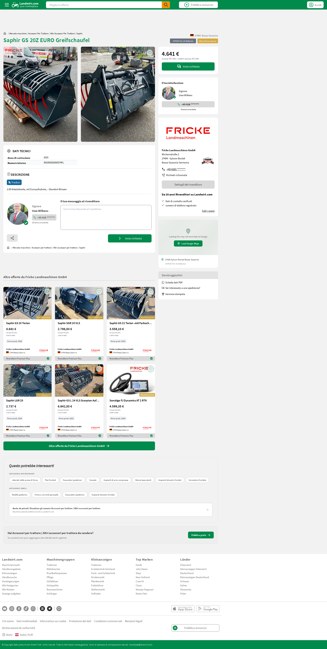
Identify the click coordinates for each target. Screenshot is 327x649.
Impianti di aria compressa (116, 480)
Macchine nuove (207, 41)
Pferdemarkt (97, 581)
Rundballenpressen (57, 573)
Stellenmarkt (98, 589)
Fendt (139, 565)
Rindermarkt (97, 577)
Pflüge (50, 577)
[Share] (12, 238)
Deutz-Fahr (141, 593)
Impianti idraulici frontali (169, 480)
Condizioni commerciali (108, 621)
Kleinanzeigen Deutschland (194, 577)
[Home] (25, 4)
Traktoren (52, 565)
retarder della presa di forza (25, 480)
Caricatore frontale (197, 480)
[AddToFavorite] (149, 52)
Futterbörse (97, 585)
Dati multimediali (27, 621)
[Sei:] (5, 33)
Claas (139, 585)
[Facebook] (18, 608)
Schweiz (184, 581)
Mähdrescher (53, 569)
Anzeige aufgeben (11, 593)
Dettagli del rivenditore (188, 184)
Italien (183, 585)
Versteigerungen (10, 581)
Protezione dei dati (80, 621)
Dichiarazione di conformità (18, 628)
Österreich (185, 565)
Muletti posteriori (19, 494)
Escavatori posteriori (72, 480)
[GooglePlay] (207, 608)
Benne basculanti (143, 480)
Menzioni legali (133, 621)
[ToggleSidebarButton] (6, 4)
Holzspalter (53, 585)
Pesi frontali (50, 480)
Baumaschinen (55, 589)
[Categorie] (42, 608)
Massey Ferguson (145, 589)
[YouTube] (4, 608)
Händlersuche (9, 577)
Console (92, 480)
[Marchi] (49, 608)
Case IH (140, 581)
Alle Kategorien (10, 585)
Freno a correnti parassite (46, 494)
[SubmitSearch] (166, 4)
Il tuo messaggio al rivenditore (80, 201)
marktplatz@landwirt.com (140, 644)
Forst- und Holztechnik (103, 573)
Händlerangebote (11, 569)
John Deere (141, 569)
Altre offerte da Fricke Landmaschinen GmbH (35, 277)
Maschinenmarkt (11, 565)
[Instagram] (11, 608)
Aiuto (9, 635)
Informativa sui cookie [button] (53, 621)
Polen (183, 593)
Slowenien (185, 589)
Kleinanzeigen (9, 573)
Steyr (138, 573)
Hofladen (96, 593)
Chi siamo (8, 621)
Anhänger (52, 593)
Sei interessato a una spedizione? (182, 287)
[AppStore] (182, 608)
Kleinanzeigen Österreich (193, 569)
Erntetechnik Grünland (103, 569)
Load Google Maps (190, 243)
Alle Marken (8, 589)
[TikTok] (26, 608)
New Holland (143, 577)
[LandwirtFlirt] (58, 608)
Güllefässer (52, 581)
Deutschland (186, 573)
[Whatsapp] (33, 608)
